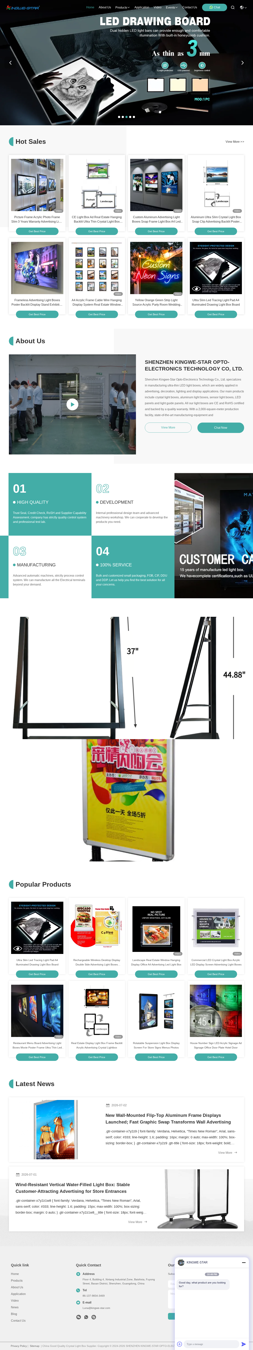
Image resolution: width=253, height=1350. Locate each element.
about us (105, 7)
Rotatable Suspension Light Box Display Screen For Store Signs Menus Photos (156, 1045)
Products (17, 1280)
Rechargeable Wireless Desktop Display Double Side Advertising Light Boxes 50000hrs (96, 963)
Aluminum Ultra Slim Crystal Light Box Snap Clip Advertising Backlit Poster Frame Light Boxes (216, 220)
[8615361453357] (86, 1318)
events (170, 7)
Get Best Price (37, 231)
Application (18, 1294)
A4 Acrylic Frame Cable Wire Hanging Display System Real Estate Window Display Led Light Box (97, 303)
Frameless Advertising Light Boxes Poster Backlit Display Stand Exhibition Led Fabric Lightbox (37, 303)
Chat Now (220, 427)
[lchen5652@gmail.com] (93, 1318)
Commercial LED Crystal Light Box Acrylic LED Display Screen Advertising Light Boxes (216, 962)
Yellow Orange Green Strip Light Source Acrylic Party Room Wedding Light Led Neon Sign (156, 303)
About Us (17, 1287)
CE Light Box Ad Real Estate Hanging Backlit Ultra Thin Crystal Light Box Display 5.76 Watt (97, 220)
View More (225, 1152)
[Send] (244, 1344)
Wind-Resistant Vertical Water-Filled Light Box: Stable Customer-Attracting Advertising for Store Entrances (73, 1188)
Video (15, 1300)
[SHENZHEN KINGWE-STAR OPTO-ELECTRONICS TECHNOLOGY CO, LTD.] (23, 7)
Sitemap (34, 1345)
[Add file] (179, 1344)
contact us (189, 7)
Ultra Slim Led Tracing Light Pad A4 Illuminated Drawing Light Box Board (216, 302)
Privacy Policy (19, 1345)
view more (235, 141)
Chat (217, 7)
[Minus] (244, 1262)
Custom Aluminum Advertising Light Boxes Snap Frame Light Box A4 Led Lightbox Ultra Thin (156, 220)
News (15, 1307)
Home (90, 7)
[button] (119, 117)
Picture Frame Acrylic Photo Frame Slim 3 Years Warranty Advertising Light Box (37, 220)
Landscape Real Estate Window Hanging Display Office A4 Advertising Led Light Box (156, 962)
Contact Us (18, 1320)
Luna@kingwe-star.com (96, 1307)
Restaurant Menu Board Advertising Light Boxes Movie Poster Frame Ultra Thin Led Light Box (37, 1046)
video (158, 7)
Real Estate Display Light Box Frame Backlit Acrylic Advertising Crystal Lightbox (96, 1045)
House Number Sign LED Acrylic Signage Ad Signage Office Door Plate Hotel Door (216, 1045)
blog (14, 1314)
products (121, 7)
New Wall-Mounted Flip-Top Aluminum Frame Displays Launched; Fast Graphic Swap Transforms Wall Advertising (168, 1118)
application (141, 7)
